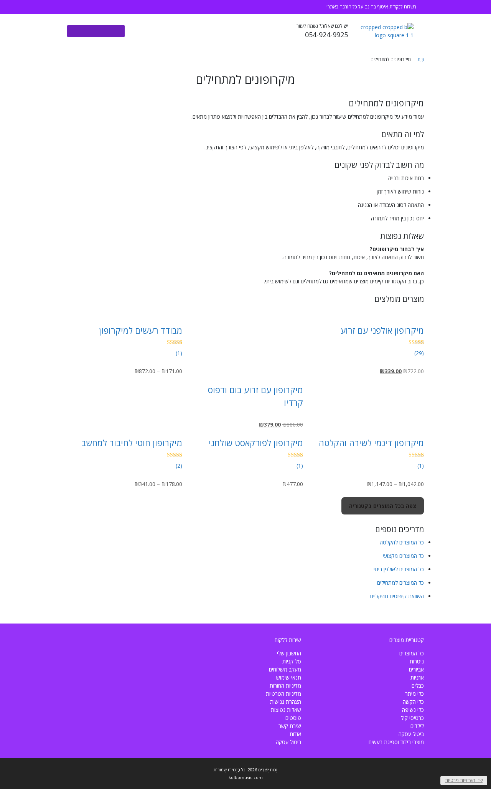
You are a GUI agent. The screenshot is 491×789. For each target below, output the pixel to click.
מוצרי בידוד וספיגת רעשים (396, 742)
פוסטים (293, 717)
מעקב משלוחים (285, 669)
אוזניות (417, 677)
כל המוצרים (411, 653)
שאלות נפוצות (286, 709)
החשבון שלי (289, 653)
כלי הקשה (413, 701)
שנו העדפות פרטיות (464, 780)
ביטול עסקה (411, 734)
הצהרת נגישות (285, 701)
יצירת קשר (289, 725)
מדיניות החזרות (285, 685)
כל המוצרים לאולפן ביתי (399, 569)
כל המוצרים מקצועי (403, 555)
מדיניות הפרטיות (283, 693)
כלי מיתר (414, 693)
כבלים (418, 685)
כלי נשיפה (413, 709)
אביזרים (416, 669)
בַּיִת (420, 59)
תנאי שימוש (288, 677)
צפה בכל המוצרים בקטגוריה (382, 505)
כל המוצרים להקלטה (402, 542)
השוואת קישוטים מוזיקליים (397, 596)
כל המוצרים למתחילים (400, 582)
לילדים (417, 725)
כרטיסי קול (412, 717)
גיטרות (417, 661)
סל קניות (291, 661)
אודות (295, 734)
